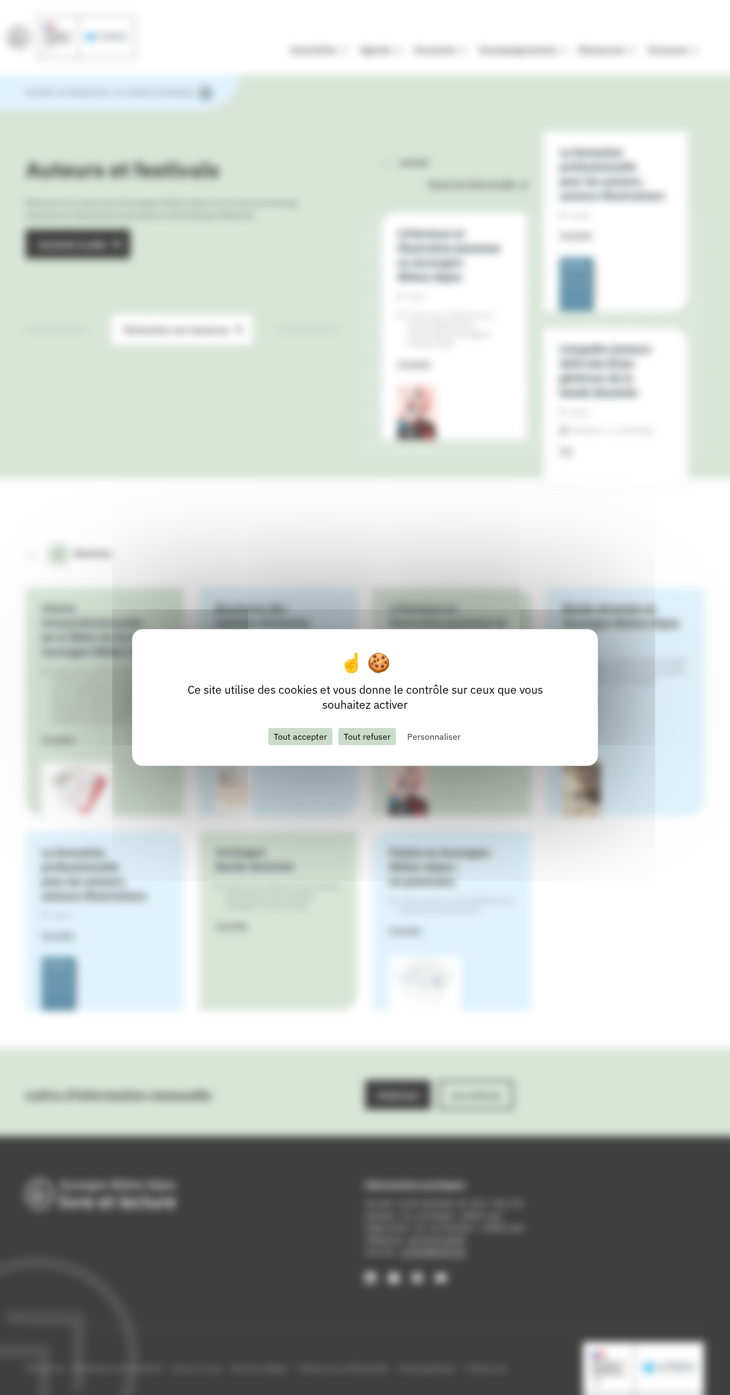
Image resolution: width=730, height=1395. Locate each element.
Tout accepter (300, 736)
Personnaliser (434, 736)
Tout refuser (367, 736)
